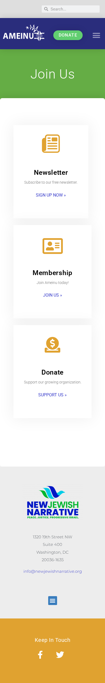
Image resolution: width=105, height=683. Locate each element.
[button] (96, 35)
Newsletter (51, 172)
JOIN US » (52, 295)
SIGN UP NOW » (51, 195)
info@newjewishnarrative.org (52, 571)
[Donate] (52, 344)
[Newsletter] (50, 143)
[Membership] (52, 246)
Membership (52, 273)
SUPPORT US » (52, 394)
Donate (52, 372)
